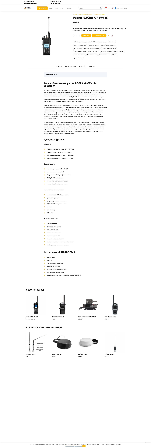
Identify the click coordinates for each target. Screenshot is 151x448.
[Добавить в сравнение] (112, 35)
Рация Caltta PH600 (58, 316)
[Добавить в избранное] (108, 35)
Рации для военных (93, 51)
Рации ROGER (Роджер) (99, 14)
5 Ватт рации (112, 42)
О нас (62, 8)
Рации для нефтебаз (106, 51)
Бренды (51, 8)
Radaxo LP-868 (82, 354)
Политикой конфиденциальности (74, 446)
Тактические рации (104, 54)
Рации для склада (92, 54)
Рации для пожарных (79, 54)
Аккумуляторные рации (80, 45)
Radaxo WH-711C (31, 354)
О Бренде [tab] (92, 66)
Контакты (69, 8)
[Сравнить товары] (112, 8)
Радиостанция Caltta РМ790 (87, 316)
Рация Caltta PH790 (32, 316)
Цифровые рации (78, 58)
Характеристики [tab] (70, 66)
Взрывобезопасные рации (108, 45)
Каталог (75, 14)
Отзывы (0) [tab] (82, 66)
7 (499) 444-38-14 (55, 3)
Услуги (56, 8)
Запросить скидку (99, 35)
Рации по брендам (87, 14)
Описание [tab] (59, 66)
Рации (80, 14)
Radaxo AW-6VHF (110, 354)
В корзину (86, 35)
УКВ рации (114, 54)
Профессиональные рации (109, 48)
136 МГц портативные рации (81, 42)
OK (84, 446)
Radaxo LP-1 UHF (57, 354)
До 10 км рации (78, 48)
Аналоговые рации (93, 45)
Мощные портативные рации (91, 48)
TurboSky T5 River (110, 316)
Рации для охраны (119, 51)
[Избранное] (109, 8)
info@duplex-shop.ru (30, 3)
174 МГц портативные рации (98, 42)
